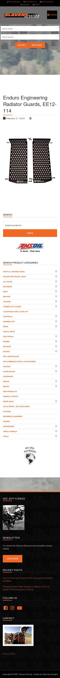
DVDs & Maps (9, 331)
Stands (6, 421)
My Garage (38, 45)
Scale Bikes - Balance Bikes (16, 406)
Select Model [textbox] (7, 37)
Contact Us (31, 2)
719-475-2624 (14, 2)
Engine (6, 341)
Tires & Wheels (10, 431)
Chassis (7, 301)
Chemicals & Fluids (12, 306)
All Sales (7, 281)
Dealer (26, 5)
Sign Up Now (12, 558)
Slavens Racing (22, 15)
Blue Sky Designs (50, 674)
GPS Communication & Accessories (19, 361)
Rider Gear (8, 401)
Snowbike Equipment (13, 416)
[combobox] (30, 28)
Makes (6, 386)
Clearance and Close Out (15, 311)
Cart (37, 5)
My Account (47, 2)
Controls (7, 316)
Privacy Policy (9, 653)
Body (5, 291)
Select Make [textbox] (7, 28)
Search (23, 45)
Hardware (8, 376)
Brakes (6, 296)
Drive (5, 326)
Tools (6, 436)
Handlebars (9, 371)
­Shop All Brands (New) (14, 271)
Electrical (8, 336)
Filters (6, 351)
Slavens (7, 411)
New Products (10, 391)
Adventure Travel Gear (14, 276)
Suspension (8, 426)
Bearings (7, 286)
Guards (6, 366)
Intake (6, 381)
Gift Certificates (11, 356)
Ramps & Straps (10, 396)
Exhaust (7, 346)
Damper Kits (9, 321)
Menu (54, 14)
